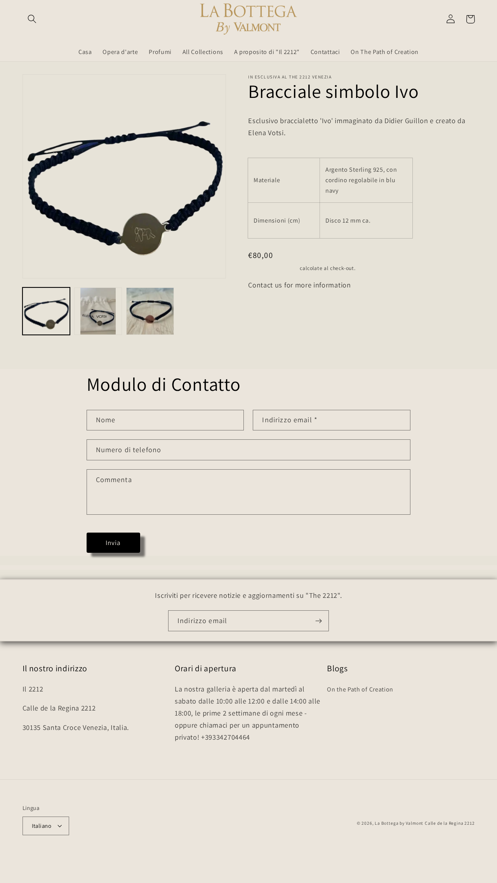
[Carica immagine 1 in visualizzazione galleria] (46, 311)
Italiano (42, 825)
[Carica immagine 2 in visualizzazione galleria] (98, 311)
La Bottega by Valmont (399, 823)
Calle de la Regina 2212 (450, 823)
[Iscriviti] (318, 620)
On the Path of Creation (360, 689)
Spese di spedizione (273, 268)
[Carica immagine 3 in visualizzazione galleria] (150, 311)
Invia (113, 542)
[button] (32, 19)
